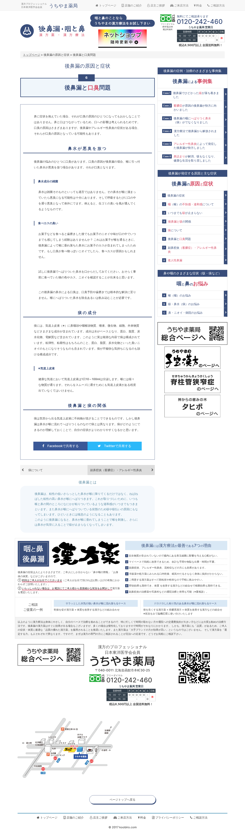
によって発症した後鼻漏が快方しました (190, 145)
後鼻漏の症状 (174, 195)
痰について (35, 470)
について (172, 230)
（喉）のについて (188, 204)
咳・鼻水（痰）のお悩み (181, 304)
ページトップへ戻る (122, 799)
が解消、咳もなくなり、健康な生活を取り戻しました (190, 158)
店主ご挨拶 (157, 5)
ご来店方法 (181, 5)
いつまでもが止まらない (182, 213)
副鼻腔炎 (190, 249)
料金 (198, 5)
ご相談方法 (217, 5)
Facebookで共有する (61, 446)
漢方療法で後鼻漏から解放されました (190, 133)
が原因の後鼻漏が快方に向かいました (190, 107)
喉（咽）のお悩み (177, 295)
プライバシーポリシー (169, 817)
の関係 (177, 221)
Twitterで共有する (116, 446)
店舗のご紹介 (133, 5)
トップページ (107, 5)
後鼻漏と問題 (177, 239)
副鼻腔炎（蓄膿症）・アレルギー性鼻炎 (116, 470)
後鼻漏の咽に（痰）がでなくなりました (187, 120)
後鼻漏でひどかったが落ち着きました (191, 95)
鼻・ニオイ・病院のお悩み (183, 312)
